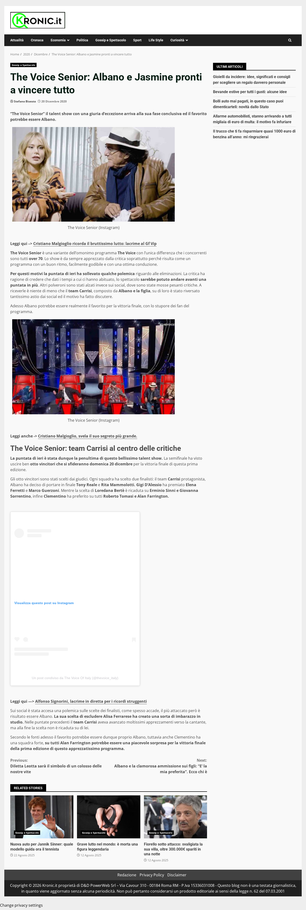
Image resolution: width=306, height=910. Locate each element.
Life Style (156, 40)
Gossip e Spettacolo (110, 40)
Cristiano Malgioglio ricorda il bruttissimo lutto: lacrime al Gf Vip (95, 243)
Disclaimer (176, 875)
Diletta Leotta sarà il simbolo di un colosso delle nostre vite (56, 766)
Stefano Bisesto (25, 101)
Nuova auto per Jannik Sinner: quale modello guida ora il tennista (41, 816)
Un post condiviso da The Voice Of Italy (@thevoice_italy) (75, 678)
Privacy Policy (152, 875)
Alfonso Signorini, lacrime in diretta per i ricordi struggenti (91, 701)
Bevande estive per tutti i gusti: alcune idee (250, 92)
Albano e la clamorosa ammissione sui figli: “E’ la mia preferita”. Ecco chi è (160, 766)
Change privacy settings (21, 905)
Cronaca (37, 40)
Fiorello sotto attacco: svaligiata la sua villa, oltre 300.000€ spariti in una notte (175, 816)
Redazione (126, 875)
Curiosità (177, 40)
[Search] (289, 40)
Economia (58, 40)
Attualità (17, 40)
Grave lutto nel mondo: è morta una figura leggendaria (108, 816)
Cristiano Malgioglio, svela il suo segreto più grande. (87, 436)
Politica (82, 40)
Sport (137, 40)
